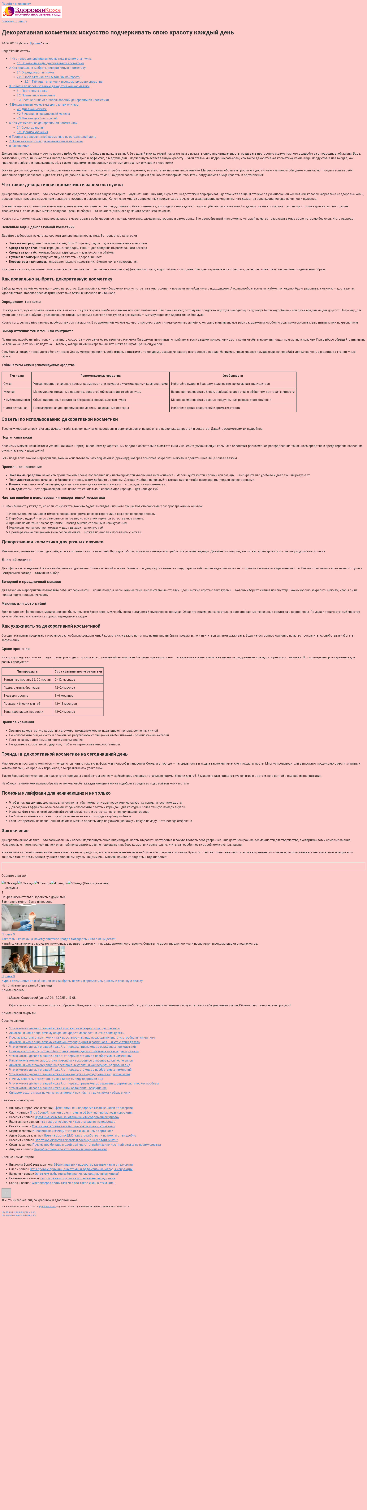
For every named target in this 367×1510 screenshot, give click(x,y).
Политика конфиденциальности (19, 1212)
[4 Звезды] (59, 883)
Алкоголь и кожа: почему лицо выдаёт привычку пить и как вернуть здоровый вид (69, 1065)
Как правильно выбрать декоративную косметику (47, 68)
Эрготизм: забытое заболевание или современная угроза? (77, 1117)
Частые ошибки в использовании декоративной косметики (63, 100)
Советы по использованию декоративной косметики (49, 86)
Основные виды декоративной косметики (50, 63)
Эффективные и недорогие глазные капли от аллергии (93, 1108)
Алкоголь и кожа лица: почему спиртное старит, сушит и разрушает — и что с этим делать (74, 1042)
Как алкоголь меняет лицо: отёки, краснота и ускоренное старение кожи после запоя (71, 1060)
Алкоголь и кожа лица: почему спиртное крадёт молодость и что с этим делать (66, 1033)
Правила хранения (32, 132)
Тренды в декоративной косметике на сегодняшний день (52, 137)
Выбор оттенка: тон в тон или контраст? (48, 77)
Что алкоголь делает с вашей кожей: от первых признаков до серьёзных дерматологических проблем (84, 1083)
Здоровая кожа (47, 1206)
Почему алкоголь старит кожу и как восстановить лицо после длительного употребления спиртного (82, 1037)
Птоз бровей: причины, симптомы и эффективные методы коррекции (81, 1112)
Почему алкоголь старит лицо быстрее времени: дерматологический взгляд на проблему (74, 1051)
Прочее (35, 43)
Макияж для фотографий (37, 118)
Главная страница (14, 21)
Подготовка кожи (32, 91)
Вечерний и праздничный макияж (43, 114)
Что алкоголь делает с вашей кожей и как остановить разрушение (58, 1088)
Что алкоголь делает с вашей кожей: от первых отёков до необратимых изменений (70, 1056)
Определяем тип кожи (35, 72)
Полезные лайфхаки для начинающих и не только (46, 141)
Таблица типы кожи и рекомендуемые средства (63, 81)
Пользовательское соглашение (19, 1215)
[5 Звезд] (75, 883)
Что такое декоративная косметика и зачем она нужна (50, 58)
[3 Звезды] (42, 883)
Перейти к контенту (16, 4)
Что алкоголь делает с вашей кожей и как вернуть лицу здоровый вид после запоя (69, 1074)
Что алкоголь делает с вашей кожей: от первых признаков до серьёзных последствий (72, 1047)
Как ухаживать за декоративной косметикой (43, 123)
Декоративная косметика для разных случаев (44, 104)
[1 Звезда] (9, 883)
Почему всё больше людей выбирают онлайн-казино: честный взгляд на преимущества (96, 1144)
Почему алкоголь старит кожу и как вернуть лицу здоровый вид (56, 1079)
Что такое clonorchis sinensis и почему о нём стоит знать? (76, 1140)
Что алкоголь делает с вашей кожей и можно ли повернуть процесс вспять (64, 1028)
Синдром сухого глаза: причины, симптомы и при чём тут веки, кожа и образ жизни (69, 1092)
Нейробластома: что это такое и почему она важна (70, 1149)
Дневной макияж (32, 109)
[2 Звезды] (25, 883)
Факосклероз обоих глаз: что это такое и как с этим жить (73, 1126)
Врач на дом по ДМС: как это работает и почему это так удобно (90, 1135)
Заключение (19, 146)
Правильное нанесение (36, 95)
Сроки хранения (30, 127)
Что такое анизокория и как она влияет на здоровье (77, 1122)
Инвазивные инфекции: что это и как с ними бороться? (72, 1131)
